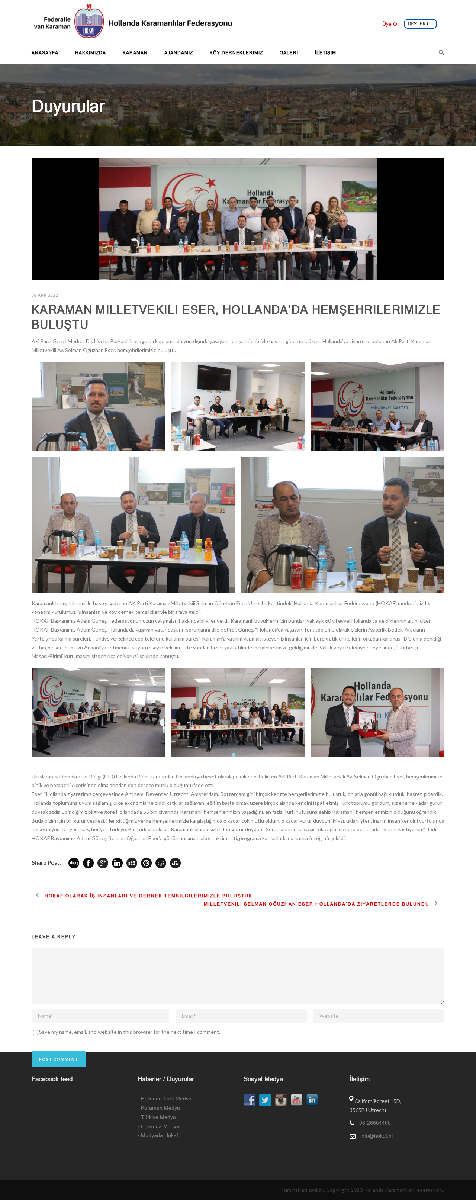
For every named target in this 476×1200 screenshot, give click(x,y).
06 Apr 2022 (45, 295)
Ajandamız (178, 52)
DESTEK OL (420, 23)
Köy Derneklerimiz (236, 52)
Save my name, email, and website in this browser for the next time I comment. (129, 1032)
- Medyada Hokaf (158, 1135)
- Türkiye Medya (157, 1117)
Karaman (135, 52)
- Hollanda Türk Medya (165, 1098)
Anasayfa (45, 52)
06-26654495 (375, 1123)
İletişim (325, 52)
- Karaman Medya (159, 1108)
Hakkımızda (90, 52)
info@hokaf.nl (376, 1136)
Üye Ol (390, 24)
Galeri (289, 52)
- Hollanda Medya (158, 1126)
